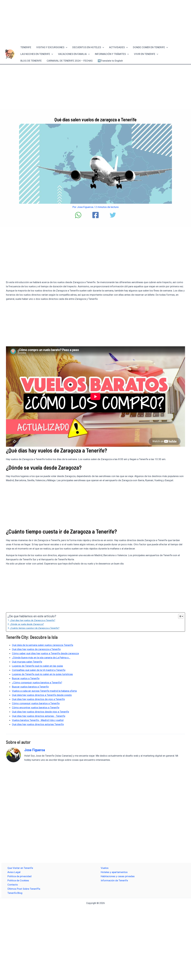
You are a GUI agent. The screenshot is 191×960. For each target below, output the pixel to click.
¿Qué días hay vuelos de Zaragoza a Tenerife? (32, 620)
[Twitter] (112, 215)
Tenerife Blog (14, 892)
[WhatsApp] (78, 215)
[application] (65, 47)
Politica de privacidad (19, 876)
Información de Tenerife (114, 880)
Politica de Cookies (18, 880)
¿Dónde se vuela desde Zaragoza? (27, 624)
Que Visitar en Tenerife (20, 867)
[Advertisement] (95, 22)
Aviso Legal (13, 872)
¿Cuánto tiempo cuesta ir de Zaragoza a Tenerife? (34, 628)
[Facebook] (95, 215)
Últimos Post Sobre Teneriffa (23, 888)
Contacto (12, 884)
